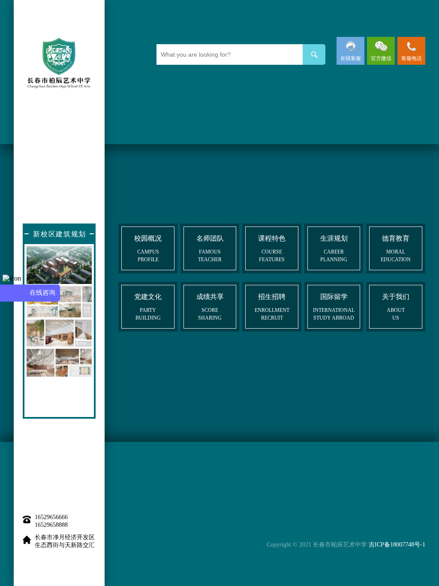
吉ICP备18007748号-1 (397, 544)
